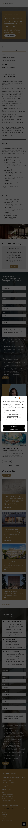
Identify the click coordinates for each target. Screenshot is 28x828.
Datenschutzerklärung (12, 415)
